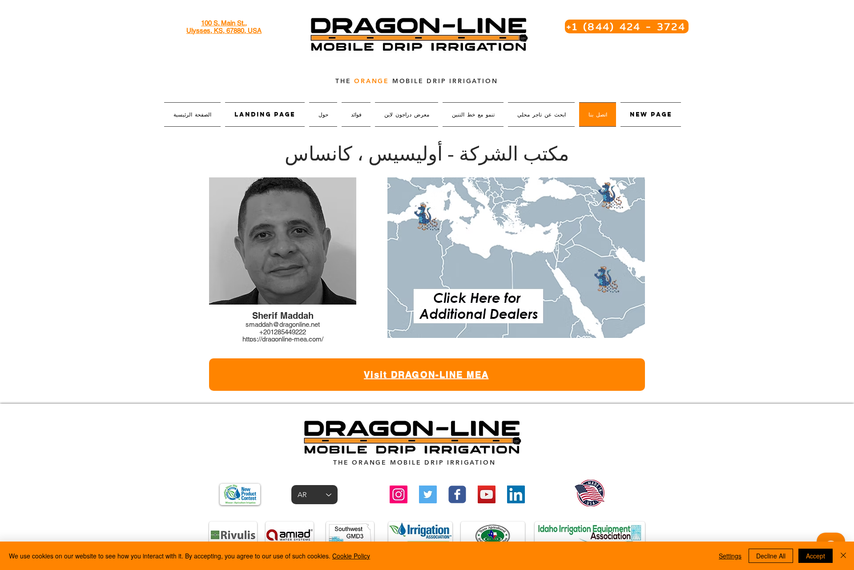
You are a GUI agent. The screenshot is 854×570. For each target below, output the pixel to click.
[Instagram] (398, 494)
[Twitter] (428, 494)
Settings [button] (730, 555)
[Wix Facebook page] (457, 494)
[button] (282, 262)
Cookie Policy (351, 555)
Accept (815, 555)
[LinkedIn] (516, 494)
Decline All (771, 555)
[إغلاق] (843, 556)
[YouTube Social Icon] (486, 494)
